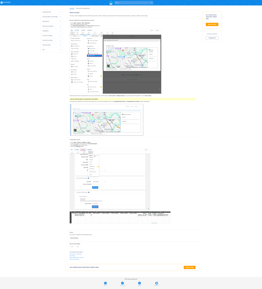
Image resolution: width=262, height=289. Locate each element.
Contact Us (212, 38)
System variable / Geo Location (76, 257)
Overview (72, 8)
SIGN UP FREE (189, 267)
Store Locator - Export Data (76, 254)
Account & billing (47, 35)
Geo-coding (72, 255)
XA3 (43, 49)
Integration (45, 31)
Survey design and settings (50, 16)
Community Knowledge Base (83, 8)
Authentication (46, 45)
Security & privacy (47, 40)
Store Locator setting (74, 259)
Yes (72, 246)
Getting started (46, 12)
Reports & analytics (47, 26)
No (77, 246)
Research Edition (74, 238)
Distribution (45, 21)
